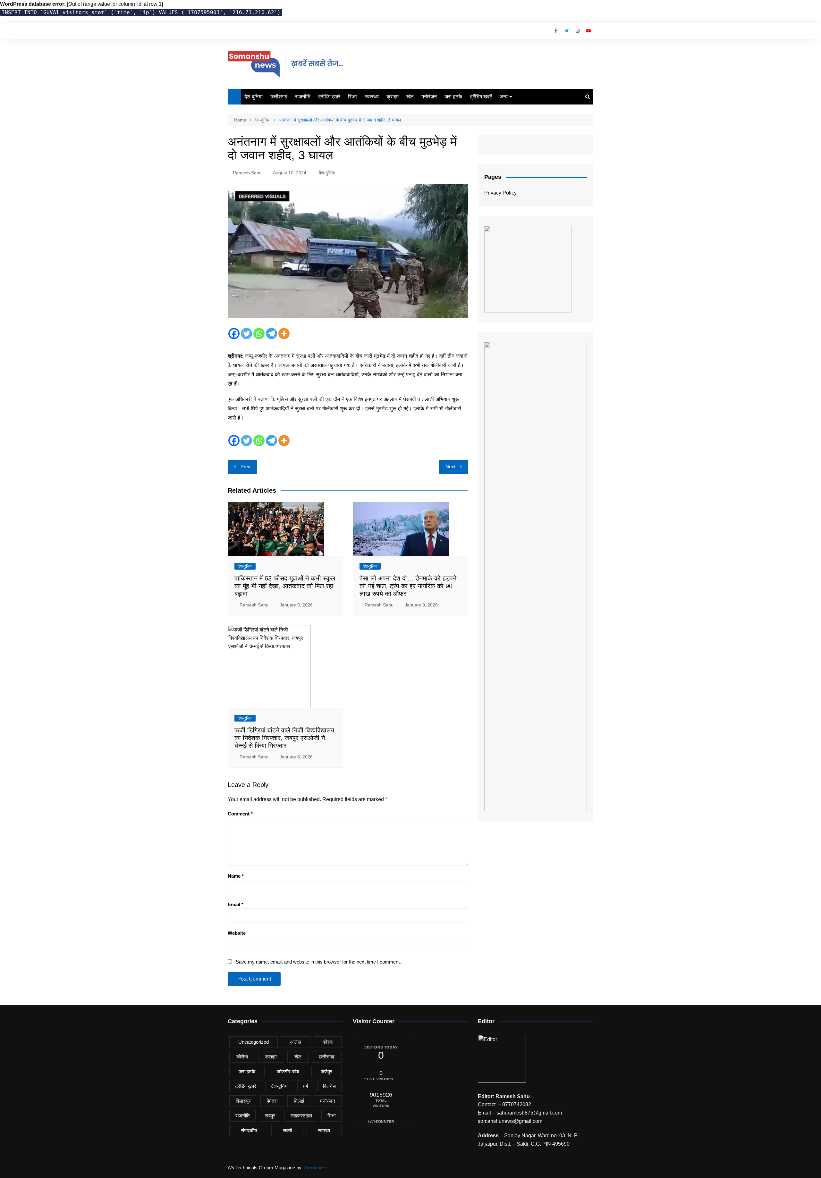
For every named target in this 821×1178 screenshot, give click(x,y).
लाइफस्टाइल (301, 1115)
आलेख (295, 1042)
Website (237, 933)
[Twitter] (246, 333)
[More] (284, 333)
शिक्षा (352, 96)
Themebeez (315, 1167)
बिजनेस (329, 1086)
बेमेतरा (272, 1101)
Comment (240, 813)
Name (236, 876)
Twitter (566, 31)
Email (235, 904)
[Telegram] (271, 333)
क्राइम (392, 96)
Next (450, 466)
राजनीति (302, 96)
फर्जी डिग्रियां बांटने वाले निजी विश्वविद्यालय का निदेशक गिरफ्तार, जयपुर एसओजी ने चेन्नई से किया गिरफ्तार (284, 738)
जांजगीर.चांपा (288, 1071)
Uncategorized (253, 1042)
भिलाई (299, 1101)
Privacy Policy (500, 193)
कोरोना (242, 1056)
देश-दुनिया (253, 96)
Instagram (577, 31)
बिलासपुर (243, 1101)
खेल (410, 96)
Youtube (588, 31)
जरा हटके (453, 96)
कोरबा (328, 1042)
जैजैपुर (326, 1071)
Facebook (556, 31)
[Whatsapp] (259, 333)
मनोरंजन (429, 96)
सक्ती (287, 1130)
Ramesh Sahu (247, 172)
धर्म (305, 1086)
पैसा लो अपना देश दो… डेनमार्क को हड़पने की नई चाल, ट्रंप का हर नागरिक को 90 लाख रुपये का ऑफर (408, 586)
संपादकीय (249, 1130)
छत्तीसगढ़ (278, 96)
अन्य (504, 96)
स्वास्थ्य (372, 96)
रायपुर (270, 1115)
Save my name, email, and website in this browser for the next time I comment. (318, 962)
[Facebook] (234, 333)
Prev (245, 466)
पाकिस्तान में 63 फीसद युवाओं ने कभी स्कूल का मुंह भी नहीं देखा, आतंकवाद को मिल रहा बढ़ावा (284, 586)
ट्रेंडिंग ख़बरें (329, 96)
